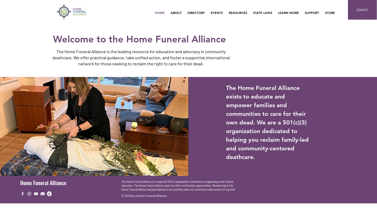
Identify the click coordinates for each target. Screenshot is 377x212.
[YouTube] (36, 193)
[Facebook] (22, 193)
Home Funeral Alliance (43, 183)
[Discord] (42, 193)
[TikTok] (49, 193)
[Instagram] (29, 193)
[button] (176, 13)
